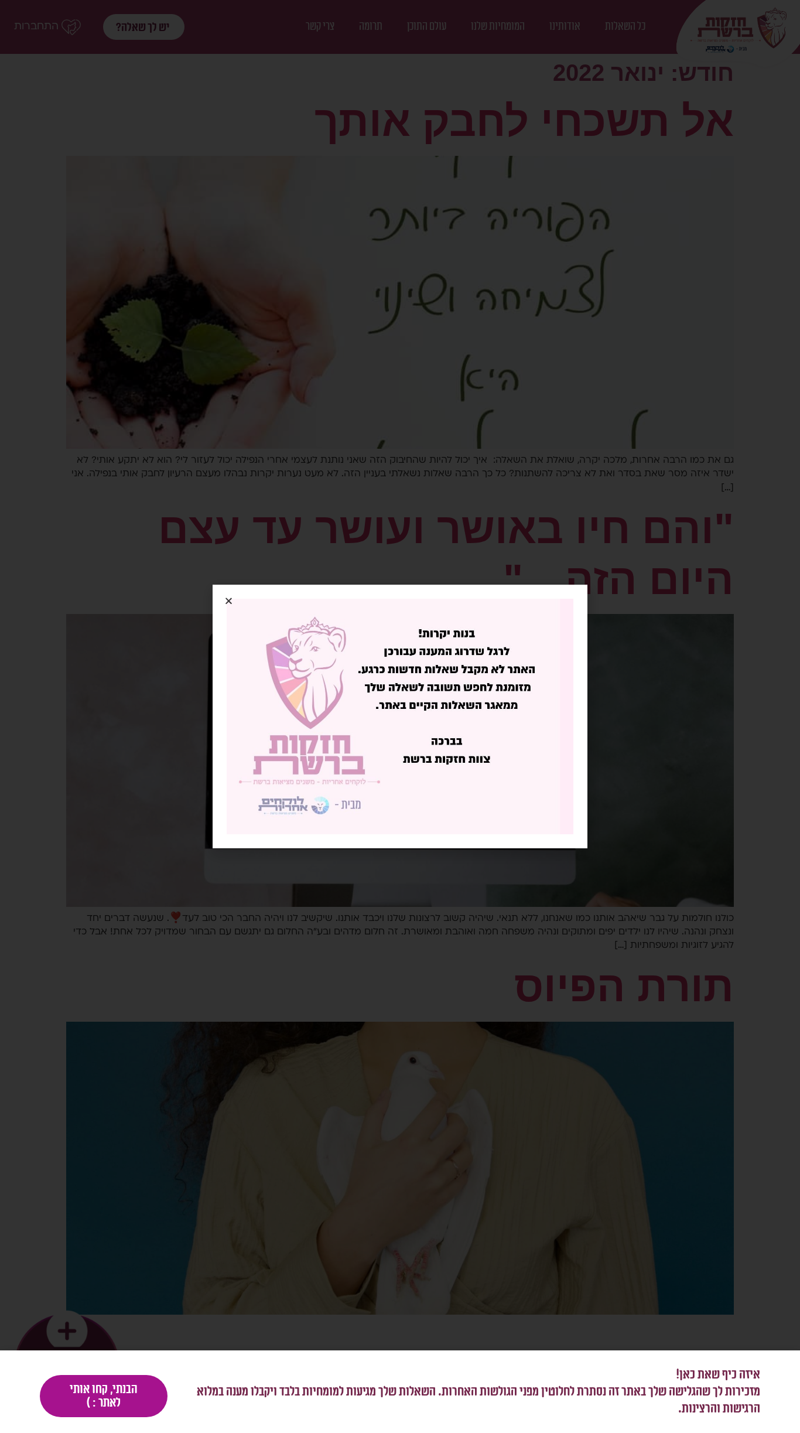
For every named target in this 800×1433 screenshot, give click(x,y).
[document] (400, 716)
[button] (228, 600)
